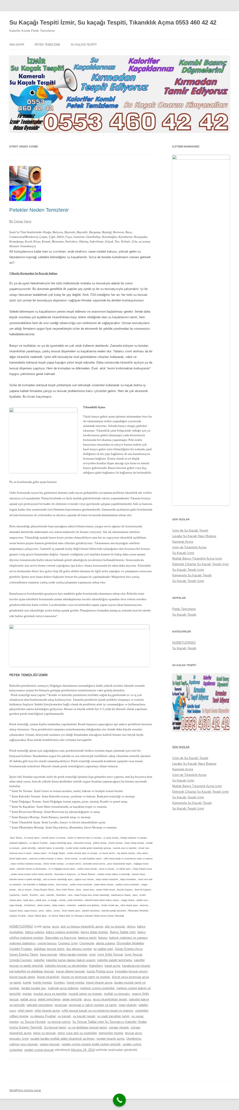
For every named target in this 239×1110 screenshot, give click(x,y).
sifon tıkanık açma (47, 1010)
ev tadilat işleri (103, 949)
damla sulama (105, 943)
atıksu (131, 926)
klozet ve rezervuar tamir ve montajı (85, 977)
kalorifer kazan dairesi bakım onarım (70, 960)
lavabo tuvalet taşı (33, 988)
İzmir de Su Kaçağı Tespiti (190, 530)
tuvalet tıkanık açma (110, 1038)
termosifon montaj (111, 1033)
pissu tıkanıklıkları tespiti (110, 999)
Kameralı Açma (182, 541)
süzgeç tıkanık (119, 1027)
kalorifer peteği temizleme (114, 960)
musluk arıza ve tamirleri (50, 994)
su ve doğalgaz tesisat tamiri (87, 1027)
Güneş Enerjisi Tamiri (23, 954)
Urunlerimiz (133, 1038)
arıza (55, 926)
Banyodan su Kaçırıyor (60, 937)
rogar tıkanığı (128, 1005)
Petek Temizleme (47, 44)
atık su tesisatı (115, 926)
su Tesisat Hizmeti (33, 1022)
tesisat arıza (133, 1033)
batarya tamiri (87, 937)
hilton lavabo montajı (73, 954)
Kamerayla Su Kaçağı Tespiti (192, 575)
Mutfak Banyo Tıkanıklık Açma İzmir (197, 558)
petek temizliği (72, 999)
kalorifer (39, 960)
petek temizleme (49, 999)
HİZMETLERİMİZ (21, 926)
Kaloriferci (96, 965)
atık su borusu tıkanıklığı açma (82, 926)
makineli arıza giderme (63, 988)
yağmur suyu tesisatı (23, 1044)
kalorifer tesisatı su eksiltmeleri (66, 965)
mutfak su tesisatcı (117, 994)
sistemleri (141, 1010)
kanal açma (112, 965)
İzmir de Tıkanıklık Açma (189, 547)
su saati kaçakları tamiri (113, 1016)
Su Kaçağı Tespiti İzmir (188, 569)
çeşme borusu (47, 943)
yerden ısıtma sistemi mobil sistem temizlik (91, 1044)
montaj (27, 994)
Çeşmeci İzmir (67, 943)
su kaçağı (64, 1016)
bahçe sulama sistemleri (62, 932)
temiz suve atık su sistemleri (77, 1033)
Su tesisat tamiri (55, 1027)
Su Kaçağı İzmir (183, 553)
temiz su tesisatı (44, 1033)
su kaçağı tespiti (84, 1016)
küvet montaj (75, 982)
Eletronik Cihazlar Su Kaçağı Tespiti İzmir (200, 564)
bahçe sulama (34, 932)
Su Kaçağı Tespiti (83, 44)
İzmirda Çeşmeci (20, 960)
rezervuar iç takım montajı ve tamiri (93, 1005)
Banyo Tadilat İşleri (123, 932)
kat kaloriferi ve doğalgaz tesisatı (31, 971)
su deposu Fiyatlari (43, 1016)
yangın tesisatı (50, 1044)
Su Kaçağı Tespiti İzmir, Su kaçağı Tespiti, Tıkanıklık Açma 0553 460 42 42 (112, 22)
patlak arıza (28, 999)
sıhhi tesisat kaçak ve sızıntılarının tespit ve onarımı (97, 1010)
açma (46, 926)
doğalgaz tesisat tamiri (49, 949)
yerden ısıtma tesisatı (39, 1050)
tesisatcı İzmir (18, 1038)
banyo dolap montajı (94, 932)
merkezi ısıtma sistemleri (97, 988)
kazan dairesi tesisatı (70, 971)
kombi (27, 982)
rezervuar (60, 1005)
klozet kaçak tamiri (22, 977)
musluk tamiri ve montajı (85, 994)
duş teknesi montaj (79, 949)
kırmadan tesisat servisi (131, 971)
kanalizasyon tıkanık (136, 965)
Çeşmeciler (86, 943)
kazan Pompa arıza (100, 971)
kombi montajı (42, 982)
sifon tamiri (25, 1010)
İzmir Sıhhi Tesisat (110, 954)
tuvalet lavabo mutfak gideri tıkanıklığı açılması (62, 1038)
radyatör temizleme (40, 1005)
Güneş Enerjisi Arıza (128, 949)
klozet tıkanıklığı (48, 977)
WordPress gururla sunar (25, 1090)
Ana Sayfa (16, 44)
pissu (87, 999)
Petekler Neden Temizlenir (39, 210)
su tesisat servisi (58, 1022)
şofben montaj (18, 1016)
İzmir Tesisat (133, 954)
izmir (92, 954)
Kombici (59, 982)
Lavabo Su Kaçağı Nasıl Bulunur (194, 536)
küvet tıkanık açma (99, 982)
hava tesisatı (48, 954)
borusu (102, 937)
